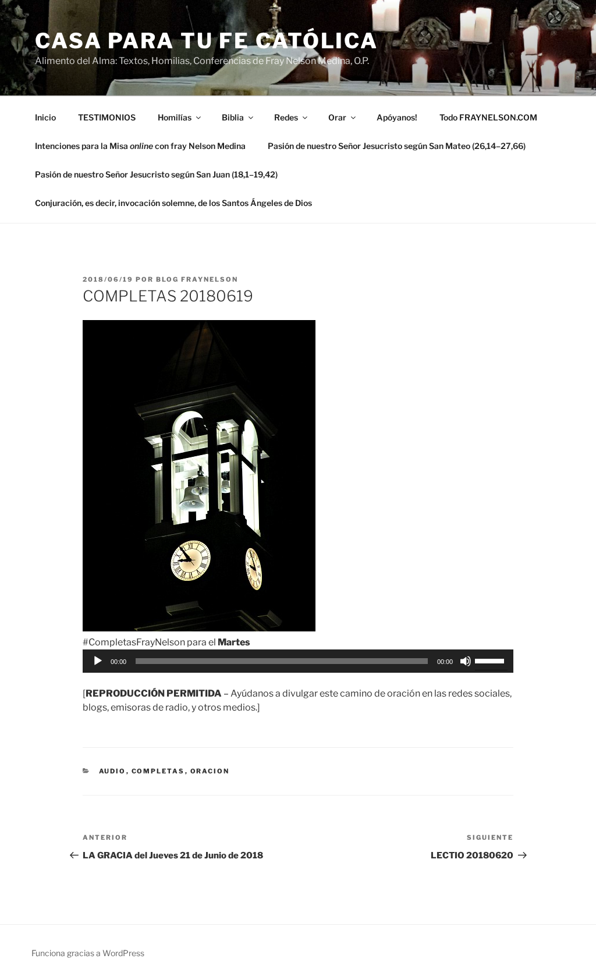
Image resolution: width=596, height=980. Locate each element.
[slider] (491, 659)
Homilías (174, 117)
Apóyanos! (397, 117)
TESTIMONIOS (107, 117)
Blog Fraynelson (197, 279)
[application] (298, 661)
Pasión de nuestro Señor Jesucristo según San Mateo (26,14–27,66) (397, 146)
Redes (286, 117)
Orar (337, 117)
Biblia (233, 117)
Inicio (45, 117)
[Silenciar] (465, 661)
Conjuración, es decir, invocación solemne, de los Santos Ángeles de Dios (173, 203)
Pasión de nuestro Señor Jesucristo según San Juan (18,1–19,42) (156, 174)
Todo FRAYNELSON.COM (488, 117)
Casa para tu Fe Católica (206, 41)
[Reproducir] (98, 661)
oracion (210, 771)
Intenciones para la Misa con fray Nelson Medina (140, 146)
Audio (112, 771)
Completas (158, 771)
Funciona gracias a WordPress (87, 953)
